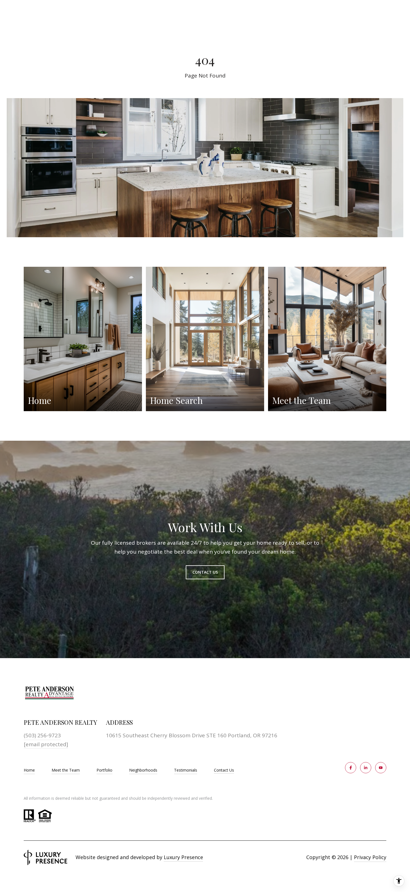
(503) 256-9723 (42, 735)
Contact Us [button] (205, 572)
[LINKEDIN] (365, 767)
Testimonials (185, 770)
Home (29, 770)
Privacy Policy (370, 857)
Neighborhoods (143, 770)
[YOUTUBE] (380, 767)
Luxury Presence (183, 857)
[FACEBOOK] (350, 767)
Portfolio (104, 770)
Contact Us (224, 770)
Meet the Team (66, 770)
